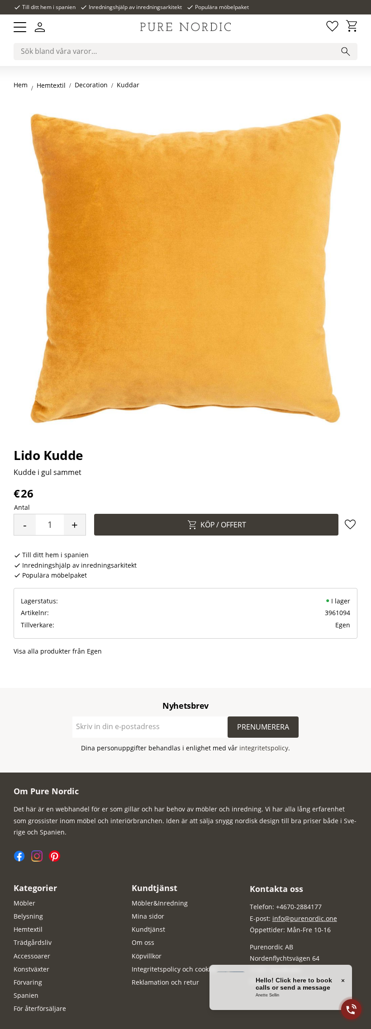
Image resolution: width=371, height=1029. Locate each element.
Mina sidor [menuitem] (148, 916)
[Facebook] (22, 859)
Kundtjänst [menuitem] (154, 888)
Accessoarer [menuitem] (32, 956)
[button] (20, 27)
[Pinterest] (57, 859)
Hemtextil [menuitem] (28, 929)
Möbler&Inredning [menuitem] (160, 903)
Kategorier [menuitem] (35, 888)
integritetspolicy (263, 748)
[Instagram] (40, 859)
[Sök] (346, 51)
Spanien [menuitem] (26, 995)
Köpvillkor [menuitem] (147, 956)
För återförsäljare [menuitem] (40, 1008)
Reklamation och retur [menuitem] (165, 982)
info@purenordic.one (304, 918)
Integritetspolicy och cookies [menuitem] (174, 969)
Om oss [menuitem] (143, 942)
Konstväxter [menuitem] (31, 969)
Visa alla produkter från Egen (58, 651)
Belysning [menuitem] (28, 916)
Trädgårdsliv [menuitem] (33, 942)
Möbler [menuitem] (24, 903)
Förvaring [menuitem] (28, 982)
